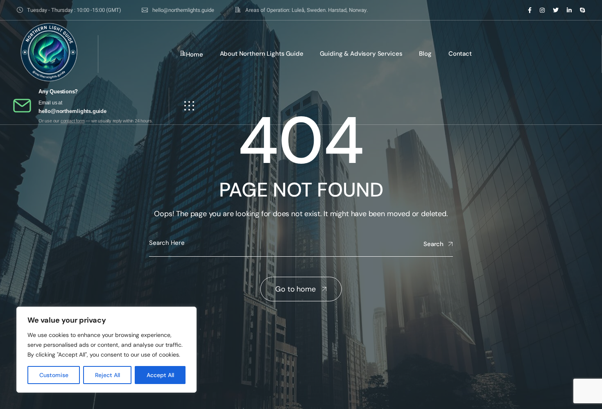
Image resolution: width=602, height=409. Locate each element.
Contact (460, 54)
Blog (425, 54)
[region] (106, 350)
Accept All (160, 375)
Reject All (107, 375)
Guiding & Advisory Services (361, 54)
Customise (53, 375)
